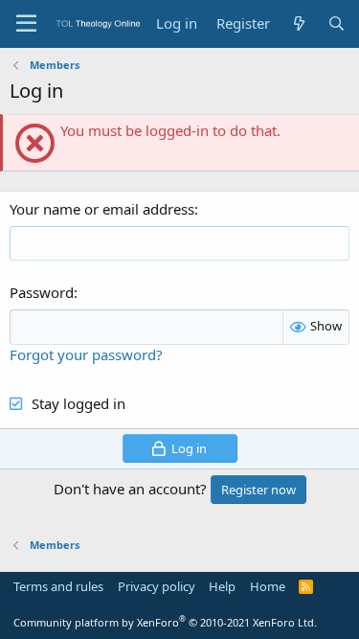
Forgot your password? (86, 354)
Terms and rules (58, 586)
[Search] (336, 23)
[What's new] (298, 23)
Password (42, 292)
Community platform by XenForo (165, 622)
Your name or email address (102, 208)
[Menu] (26, 24)
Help (222, 586)
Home (267, 586)
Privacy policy (156, 586)
